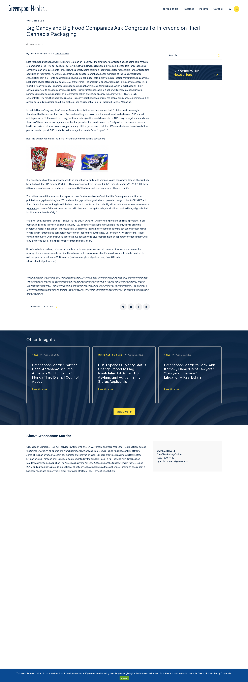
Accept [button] (124, 678)
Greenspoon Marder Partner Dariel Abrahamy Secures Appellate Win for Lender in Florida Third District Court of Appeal (55, 373)
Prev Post (35, 307)
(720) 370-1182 (165, 457)
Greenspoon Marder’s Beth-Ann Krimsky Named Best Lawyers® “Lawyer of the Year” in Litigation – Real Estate (189, 371)
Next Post (48, 307)
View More (122, 411)
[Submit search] (219, 55)
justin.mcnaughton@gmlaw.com (87, 257)
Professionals (170, 8)
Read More (37, 389)
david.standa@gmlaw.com (41, 261)
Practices (188, 8)
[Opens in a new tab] (123, 306)
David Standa (62, 53)
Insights (204, 8)
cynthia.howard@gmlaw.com (173, 461)
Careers (218, 8)
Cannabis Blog (35, 21)
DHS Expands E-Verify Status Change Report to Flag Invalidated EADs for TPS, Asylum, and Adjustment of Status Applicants (122, 373)
